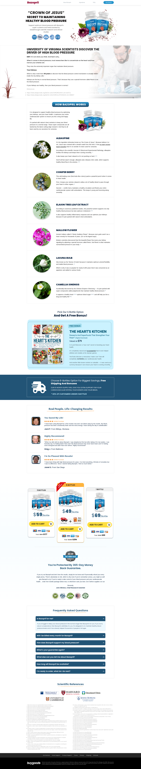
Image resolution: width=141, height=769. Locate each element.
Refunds (95, 755)
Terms (76, 755)
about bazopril (67, 2)
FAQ (94, 2)
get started (109, 2)
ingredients (82, 2)
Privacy (82, 755)
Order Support (56, 755)
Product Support (67, 755)
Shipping (88, 755)
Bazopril (33, 2)
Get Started (46, 755)
